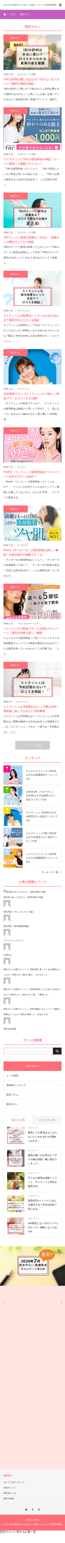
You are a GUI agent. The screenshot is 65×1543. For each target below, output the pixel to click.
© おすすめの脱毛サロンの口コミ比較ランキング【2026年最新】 (32, 1524)
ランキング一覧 (49, 872)
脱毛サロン (15, 38)
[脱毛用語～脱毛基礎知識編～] (6, 921)
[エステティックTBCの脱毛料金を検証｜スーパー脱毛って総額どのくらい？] (32, 128)
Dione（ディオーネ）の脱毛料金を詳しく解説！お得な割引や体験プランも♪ (30, 552)
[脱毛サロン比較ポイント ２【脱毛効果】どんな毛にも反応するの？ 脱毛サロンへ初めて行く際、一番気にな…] (6, 984)
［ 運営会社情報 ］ (32, 1520)
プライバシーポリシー (13, 940)
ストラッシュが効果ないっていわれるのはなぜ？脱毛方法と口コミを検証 (31, 318)
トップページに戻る (32, 745)
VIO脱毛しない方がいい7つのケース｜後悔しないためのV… (43, 1227)
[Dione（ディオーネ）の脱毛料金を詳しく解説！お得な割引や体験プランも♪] (32, 523)
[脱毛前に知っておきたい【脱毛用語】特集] (24, 892)
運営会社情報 (9, 1029)
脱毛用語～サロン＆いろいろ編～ (19, 912)
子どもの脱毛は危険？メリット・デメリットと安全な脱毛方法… (42, 1182)
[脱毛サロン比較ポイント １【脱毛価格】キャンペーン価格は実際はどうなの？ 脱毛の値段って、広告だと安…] (6, 1003)
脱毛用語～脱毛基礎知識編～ (17, 926)
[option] (32, 1266)
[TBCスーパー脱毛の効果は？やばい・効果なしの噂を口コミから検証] (32, 210)
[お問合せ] (6, 949)
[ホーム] (4, 14)
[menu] (60, 5)
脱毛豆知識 (8, 1498)
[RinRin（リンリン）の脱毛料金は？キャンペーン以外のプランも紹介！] (32, 445)
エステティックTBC (26, 74)
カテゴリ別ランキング (13, 1482)
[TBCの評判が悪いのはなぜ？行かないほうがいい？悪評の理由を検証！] (32, 52)
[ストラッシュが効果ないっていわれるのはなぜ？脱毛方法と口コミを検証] (32, 288)
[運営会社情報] (6, 1023)
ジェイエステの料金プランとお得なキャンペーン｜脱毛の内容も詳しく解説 (31, 630)
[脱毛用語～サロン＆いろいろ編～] (6, 906)
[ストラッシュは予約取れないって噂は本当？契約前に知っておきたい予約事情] (32, 679)
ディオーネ (22, 545)
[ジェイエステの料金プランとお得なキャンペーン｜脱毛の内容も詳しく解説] (32, 601)
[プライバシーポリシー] (6, 935)
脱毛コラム (12, 1094)
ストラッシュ (23, 310)
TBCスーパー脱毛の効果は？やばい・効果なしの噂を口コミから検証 (31, 239)
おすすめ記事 (47, 1120)
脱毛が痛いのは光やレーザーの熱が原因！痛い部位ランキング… (42, 1159)
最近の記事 (18, 1120)
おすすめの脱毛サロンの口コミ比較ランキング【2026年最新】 (30, 5)
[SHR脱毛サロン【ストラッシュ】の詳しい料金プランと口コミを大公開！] (32, 367)
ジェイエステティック (27, 623)
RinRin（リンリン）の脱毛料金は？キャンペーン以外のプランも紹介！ (31, 474)
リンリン (21, 467)
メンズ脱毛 (12, 1075)
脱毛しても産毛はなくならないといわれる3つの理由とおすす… (42, 1136)
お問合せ (7, 955)
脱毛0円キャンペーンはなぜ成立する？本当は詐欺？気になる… (42, 1204)
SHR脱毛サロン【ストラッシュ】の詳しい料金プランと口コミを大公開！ (31, 396)
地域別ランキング (16, 1085)
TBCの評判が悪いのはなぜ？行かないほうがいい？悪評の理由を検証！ (31, 81)
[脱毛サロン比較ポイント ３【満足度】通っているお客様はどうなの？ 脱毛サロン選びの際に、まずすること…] (6, 964)
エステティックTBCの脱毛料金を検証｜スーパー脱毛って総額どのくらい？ (31, 161)
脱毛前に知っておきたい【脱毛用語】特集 (23, 897)
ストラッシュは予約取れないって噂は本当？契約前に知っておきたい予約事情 (31, 709)
